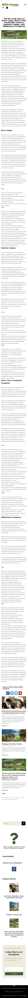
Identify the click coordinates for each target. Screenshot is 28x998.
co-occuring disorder (14, 797)
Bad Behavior (7, 797)
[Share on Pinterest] (20, 693)
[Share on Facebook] (8, 693)
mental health (4, 799)
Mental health (5, 252)
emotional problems (13, 302)
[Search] (23, 823)
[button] (25, 4)
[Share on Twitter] (12, 693)
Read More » (5, 725)
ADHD (3, 797)
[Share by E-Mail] (16, 693)
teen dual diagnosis (13, 799)
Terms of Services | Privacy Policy (14, 991)
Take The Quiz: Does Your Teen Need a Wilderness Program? (14, 847)
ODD (8, 799)
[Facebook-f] (7, 8)
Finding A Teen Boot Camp (12, 744)
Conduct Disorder (21, 797)
